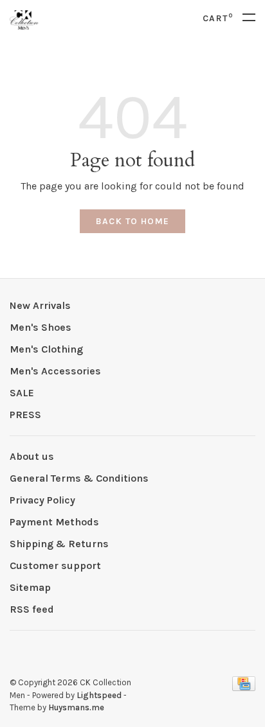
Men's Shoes (40, 327)
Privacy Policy (42, 500)
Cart (218, 18)
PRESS (25, 414)
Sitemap (30, 587)
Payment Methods (54, 522)
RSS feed (32, 609)
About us (32, 456)
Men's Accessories (55, 371)
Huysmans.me (76, 707)
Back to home (133, 221)
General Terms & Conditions (79, 478)
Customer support (55, 565)
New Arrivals (40, 305)
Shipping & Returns (59, 544)
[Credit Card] (243, 687)
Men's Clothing (46, 349)
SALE (22, 393)
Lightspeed (99, 695)
